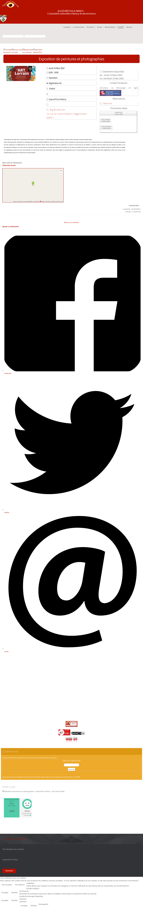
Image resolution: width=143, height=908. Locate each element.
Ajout (121, 27)
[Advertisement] (71, 687)
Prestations (110, 27)
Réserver (107, 103)
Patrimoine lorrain (9, 165)
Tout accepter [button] (6, 885)
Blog (130, 27)
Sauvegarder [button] (43, 904)
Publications (79, 27)
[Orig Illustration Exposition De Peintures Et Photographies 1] (24, 73)
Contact (91, 27)
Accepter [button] (4, 893)
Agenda (67, 27)
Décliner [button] (14, 893)
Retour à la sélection (71, 222)
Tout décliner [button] (20, 885)
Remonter (9, 871)
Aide (100, 27)
